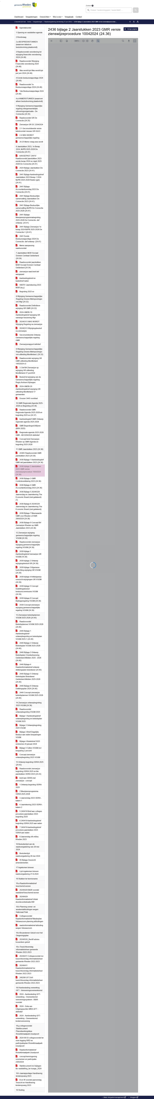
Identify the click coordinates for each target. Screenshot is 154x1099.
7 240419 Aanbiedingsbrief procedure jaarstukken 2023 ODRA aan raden (28, 830)
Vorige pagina (132, 29)
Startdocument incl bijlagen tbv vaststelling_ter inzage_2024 (28, 1067)
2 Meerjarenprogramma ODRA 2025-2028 (27, 792)
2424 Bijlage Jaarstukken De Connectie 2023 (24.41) (29, 169)
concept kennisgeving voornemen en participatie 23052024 (26, 1059)
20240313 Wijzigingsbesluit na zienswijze (29, 329)
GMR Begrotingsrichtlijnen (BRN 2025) (28, 427)
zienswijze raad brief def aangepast (27, 273)
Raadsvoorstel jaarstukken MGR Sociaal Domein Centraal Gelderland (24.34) (28, 265)
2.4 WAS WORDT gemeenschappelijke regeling (27, 136)
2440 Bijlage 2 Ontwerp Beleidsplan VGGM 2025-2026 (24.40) (28, 645)
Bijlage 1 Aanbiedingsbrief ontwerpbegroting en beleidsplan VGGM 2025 (29, 718)
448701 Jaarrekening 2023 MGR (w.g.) (28, 286)
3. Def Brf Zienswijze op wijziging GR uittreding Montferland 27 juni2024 (27, 370)
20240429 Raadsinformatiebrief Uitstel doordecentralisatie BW (27, 899)
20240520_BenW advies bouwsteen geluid (27, 940)
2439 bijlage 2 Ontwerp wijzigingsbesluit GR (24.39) (27, 562)
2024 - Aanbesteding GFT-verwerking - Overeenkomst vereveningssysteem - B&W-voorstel (28, 998)
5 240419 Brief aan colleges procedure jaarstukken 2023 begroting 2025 (29, 814)
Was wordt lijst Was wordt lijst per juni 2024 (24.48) (29, 72)
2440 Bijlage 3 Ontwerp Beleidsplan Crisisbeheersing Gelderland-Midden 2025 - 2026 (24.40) (28, 656)
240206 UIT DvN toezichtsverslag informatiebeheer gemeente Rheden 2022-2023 (29, 980)
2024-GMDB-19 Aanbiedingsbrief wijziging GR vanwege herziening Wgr (28, 315)
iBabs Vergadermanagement (113, 1097)
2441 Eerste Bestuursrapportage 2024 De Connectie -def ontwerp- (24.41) (28, 239)
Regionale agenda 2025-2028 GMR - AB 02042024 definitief (30, 433)
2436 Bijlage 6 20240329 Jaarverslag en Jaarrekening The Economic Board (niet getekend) (29, 506)
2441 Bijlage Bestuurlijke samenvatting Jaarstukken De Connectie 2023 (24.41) (28, 198)
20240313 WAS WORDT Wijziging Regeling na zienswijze (29, 323)
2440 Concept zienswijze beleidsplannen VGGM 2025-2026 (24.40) (29, 695)
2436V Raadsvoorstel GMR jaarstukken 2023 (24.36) (28, 454)
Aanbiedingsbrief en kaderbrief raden (26, 279)
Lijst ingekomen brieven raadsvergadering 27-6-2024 (27, 872)
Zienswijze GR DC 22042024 (31, 124)
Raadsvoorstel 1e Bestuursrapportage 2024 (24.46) (29, 86)
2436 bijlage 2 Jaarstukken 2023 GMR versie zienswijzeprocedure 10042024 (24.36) (28, 470)
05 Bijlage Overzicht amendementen (26, 861)
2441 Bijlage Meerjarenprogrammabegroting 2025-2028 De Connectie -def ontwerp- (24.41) (28, 219)
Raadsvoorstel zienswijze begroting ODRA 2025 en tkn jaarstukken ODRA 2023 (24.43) (28, 771)
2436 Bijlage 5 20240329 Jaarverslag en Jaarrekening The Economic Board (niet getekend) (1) (29, 496)
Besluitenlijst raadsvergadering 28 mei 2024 (28, 854)
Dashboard (18, 17)
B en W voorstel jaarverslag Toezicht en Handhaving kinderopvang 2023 (28, 1082)
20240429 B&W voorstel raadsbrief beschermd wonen (27, 891)
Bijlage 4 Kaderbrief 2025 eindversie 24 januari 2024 (28, 742)
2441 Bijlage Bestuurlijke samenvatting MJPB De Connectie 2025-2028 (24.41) (29, 208)
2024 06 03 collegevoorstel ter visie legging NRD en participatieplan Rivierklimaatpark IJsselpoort (30, 1042)
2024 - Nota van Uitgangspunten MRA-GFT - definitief (27, 1009)
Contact (79, 17)
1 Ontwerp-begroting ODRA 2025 (29, 786)
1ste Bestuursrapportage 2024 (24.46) (30, 92)
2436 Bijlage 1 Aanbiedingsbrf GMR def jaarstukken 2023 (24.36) (30, 461)
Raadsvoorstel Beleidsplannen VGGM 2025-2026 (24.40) (29, 624)
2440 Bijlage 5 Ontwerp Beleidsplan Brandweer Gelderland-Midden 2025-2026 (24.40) (28, 678)
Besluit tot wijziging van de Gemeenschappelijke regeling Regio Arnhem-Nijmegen (28, 379)
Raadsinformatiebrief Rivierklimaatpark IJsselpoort (27, 1051)
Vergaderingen (31, 17)
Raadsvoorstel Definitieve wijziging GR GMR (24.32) (28, 307)
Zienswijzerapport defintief (30, 344)
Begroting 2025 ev (26, 292)
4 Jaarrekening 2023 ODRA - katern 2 (29, 806)
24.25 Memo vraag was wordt (31, 142)
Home (29, 22)
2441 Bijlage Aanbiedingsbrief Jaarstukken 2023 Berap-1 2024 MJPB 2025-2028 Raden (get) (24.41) (30, 179)
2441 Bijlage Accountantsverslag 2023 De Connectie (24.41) (27, 189)
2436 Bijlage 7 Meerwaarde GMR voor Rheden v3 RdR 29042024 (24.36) (29, 516)
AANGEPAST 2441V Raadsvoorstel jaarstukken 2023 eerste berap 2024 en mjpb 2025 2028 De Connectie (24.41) (29, 160)
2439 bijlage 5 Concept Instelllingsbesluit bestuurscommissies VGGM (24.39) (27, 590)
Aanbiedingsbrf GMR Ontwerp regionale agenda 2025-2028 (29, 420)
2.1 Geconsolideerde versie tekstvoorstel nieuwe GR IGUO (28, 130)
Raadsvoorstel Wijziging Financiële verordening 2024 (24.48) (27, 63)
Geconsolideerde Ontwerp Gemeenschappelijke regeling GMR (28, 337)
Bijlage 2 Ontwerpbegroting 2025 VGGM (28, 726)
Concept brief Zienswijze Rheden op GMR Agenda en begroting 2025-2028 (27, 441)
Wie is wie (57, 17)
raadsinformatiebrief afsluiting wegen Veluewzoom (29, 926)
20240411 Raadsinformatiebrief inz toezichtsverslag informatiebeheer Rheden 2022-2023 (29, 969)
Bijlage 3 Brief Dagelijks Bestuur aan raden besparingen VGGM (28, 734)
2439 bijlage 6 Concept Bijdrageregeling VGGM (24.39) (28, 599)
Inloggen (133, 1097)
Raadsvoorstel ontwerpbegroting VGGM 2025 (28, 710)
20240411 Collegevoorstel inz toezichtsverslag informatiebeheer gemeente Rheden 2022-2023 (29, 958)
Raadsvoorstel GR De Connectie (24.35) (26, 119)
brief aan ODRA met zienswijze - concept (26, 779)
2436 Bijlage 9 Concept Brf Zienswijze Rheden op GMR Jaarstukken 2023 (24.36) (28, 525)
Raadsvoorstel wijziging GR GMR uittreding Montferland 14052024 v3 (29, 361)
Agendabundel (25, 28)
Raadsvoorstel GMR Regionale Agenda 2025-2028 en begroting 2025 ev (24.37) (29, 412)
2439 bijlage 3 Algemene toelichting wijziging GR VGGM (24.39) (28, 570)
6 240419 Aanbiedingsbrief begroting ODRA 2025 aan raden (29, 822)
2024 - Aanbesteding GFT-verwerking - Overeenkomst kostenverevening (28, 1018)
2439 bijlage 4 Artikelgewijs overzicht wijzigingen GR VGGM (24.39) (28, 579)
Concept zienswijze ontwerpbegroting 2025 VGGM (28, 756)
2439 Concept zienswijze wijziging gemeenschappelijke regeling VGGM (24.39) (28, 607)
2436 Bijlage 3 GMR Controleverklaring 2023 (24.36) (28, 479)
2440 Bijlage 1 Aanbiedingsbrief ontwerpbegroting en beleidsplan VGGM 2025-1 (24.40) (29, 635)
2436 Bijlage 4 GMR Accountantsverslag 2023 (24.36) (29, 486)
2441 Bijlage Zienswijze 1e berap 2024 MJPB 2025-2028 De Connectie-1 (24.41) (29, 229)
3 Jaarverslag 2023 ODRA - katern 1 (28, 799)
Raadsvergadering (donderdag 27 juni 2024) (58, 22)
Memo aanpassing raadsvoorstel (25, 247)
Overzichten (44, 17)
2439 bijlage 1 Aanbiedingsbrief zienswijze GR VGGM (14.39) (28, 554)
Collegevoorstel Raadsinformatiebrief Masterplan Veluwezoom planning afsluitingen (29, 918)
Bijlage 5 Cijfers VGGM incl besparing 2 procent (28, 749)
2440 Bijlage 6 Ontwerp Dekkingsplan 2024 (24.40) (27, 687)
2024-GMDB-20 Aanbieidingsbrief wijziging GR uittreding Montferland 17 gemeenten (28, 390)
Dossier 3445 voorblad (28, 398)
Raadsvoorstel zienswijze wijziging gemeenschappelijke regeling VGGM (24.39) (28, 544)
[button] (136, 10)
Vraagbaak (69, 17)
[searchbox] (109, 10)
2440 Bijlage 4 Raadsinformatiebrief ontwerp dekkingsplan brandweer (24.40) (28, 667)
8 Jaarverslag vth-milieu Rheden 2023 (27, 838)
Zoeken (88, 6)
